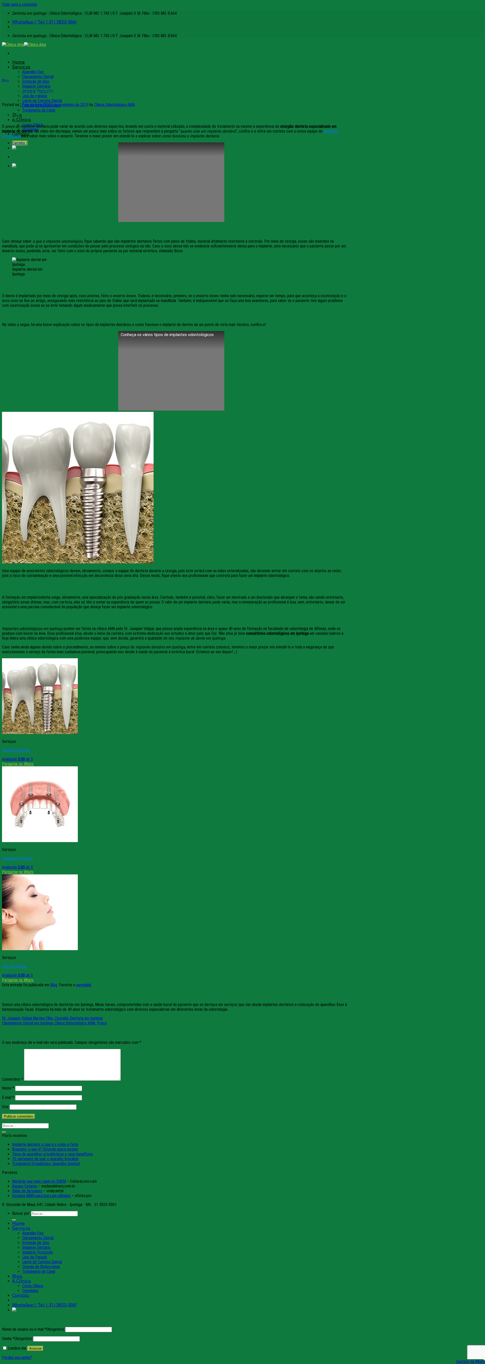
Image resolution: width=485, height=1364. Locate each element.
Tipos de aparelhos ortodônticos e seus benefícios (52, 1154)
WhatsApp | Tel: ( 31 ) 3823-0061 (44, 22)
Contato (20, 1295)
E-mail (8, 1097)
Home (18, 62)
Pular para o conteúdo (19, 4)
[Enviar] (4, 1132)
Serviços (21, 67)
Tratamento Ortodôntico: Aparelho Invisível (46, 1163)
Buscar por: (21, 1213)
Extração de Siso (35, 81)
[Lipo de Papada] (40, 948)
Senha (17, 1338)
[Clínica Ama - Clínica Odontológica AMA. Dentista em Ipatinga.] (24, 44)
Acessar (35, 1348)
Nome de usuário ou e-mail (33, 1329)
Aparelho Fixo (33, 71)
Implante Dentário (36, 86)
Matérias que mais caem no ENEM (39, 1181)
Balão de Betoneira (27, 1191)
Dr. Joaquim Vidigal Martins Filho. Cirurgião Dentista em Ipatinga (52, 1018)
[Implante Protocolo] (40, 840)
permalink (83, 984)
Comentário (12, 1079)
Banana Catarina (24, 1186)
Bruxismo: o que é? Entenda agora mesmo (45, 1149)
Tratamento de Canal (38, 110)
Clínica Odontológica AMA (114, 104)
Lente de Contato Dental (42, 100)
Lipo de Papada (14, 966)
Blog (5, 80)
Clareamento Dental (38, 76)
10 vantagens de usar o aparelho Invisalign (45, 1158)
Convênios (30, 1290)
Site (5, 1106)
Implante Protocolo (17, 858)
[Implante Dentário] (40, 732)
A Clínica (21, 120)
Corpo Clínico (32, 1285)
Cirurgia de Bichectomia (41, 1266)
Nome (8, 1088)
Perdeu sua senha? (17, 1357)
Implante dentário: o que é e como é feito (45, 1144)
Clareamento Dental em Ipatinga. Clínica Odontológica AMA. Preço (54, 1023)
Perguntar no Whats (18, 764)
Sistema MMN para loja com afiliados (41, 1195)
